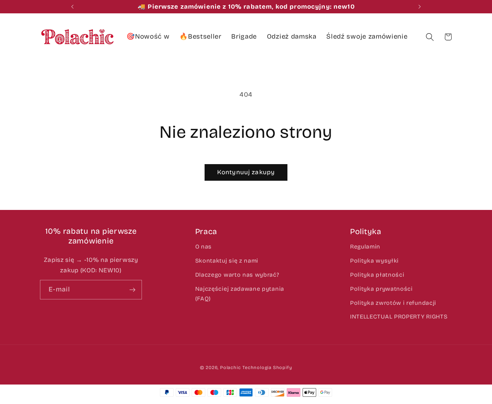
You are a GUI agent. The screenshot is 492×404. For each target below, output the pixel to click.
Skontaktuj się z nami (227, 260)
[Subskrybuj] (132, 289)
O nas (203, 246)
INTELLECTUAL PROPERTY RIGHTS (398, 316)
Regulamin (365, 246)
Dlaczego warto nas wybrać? (237, 274)
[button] (430, 37)
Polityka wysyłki (374, 260)
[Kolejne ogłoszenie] (420, 7)
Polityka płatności (377, 274)
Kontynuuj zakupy (246, 172)
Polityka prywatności (381, 288)
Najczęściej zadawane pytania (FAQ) (239, 293)
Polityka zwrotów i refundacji (393, 302)
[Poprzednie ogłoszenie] (72, 7)
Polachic (230, 367)
